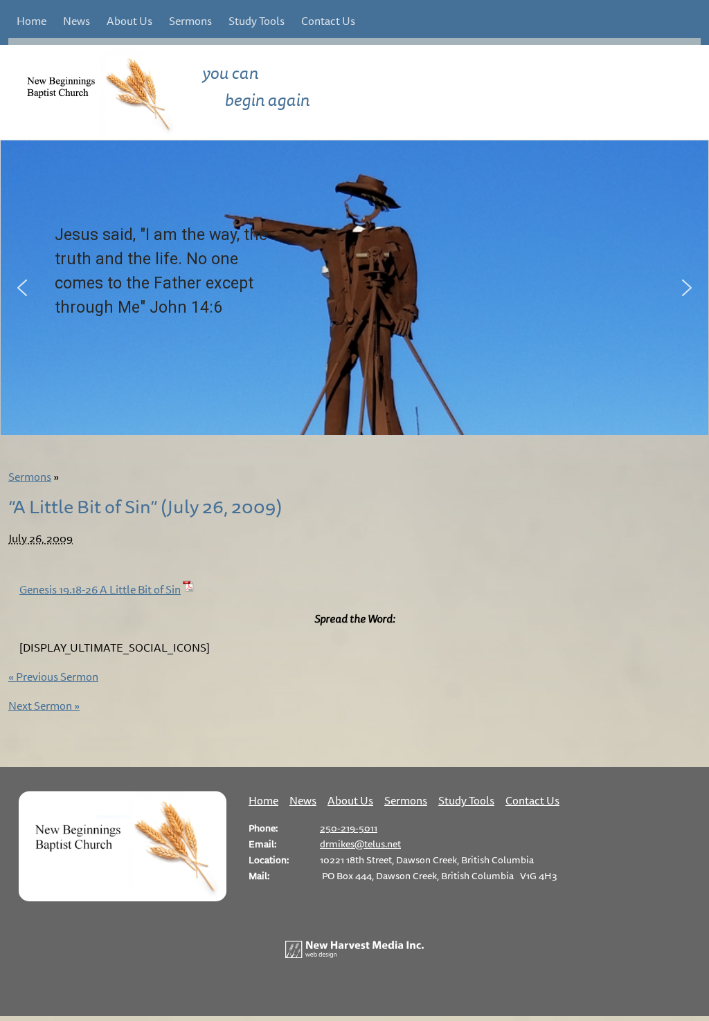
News (76, 21)
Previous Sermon (53, 677)
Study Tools (256, 21)
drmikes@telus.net (360, 844)
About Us (129, 21)
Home (31, 21)
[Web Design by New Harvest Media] (354, 954)
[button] (22, 288)
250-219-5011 (348, 828)
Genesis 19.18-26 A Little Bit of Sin (100, 589)
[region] (354, 287)
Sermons (190, 21)
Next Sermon (44, 706)
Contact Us (328, 21)
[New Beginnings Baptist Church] (122, 897)
